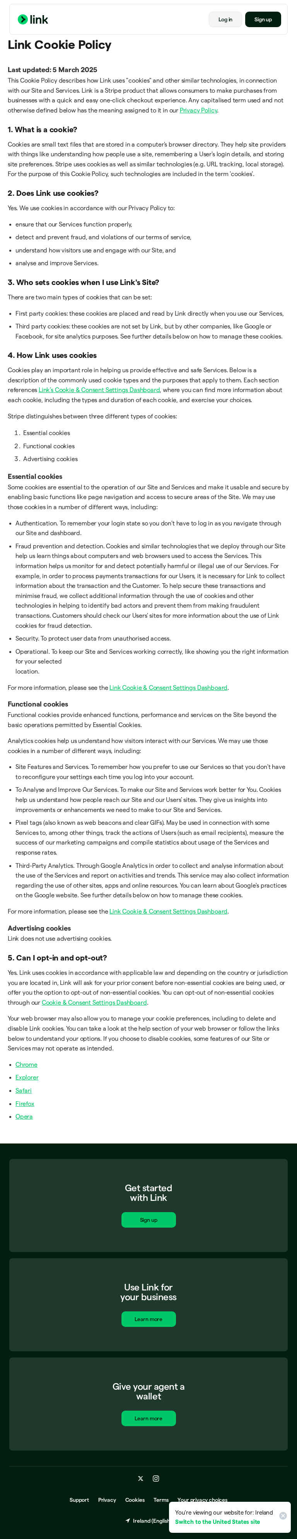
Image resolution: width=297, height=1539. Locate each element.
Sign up (263, 19)
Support (79, 1500)
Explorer (27, 1077)
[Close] (282, 1517)
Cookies (135, 1500)
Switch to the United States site (217, 1521)
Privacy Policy (198, 110)
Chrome (26, 1064)
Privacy (107, 1500)
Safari (23, 1090)
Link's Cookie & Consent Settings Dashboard (99, 390)
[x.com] (140, 1478)
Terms (161, 1500)
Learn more (148, 1319)
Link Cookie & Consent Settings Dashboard (168, 687)
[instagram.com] (156, 1478)
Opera (24, 1116)
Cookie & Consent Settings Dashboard (94, 1002)
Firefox (24, 1103)
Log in (225, 19)
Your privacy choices (202, 1500)
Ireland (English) (152, 1520)
